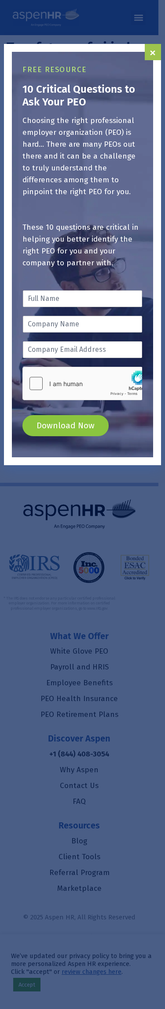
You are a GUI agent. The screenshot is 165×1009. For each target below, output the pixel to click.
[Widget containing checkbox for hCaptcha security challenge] (82, 383)
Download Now (66, 425)
